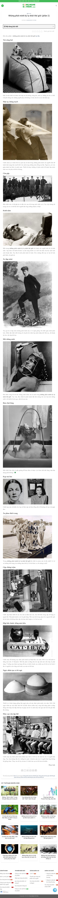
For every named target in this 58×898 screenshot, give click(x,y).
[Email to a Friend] (30, 770)
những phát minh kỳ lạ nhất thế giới (30, 775)
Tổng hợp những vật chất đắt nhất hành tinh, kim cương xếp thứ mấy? (9, 857)
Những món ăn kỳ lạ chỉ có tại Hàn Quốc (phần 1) (29, 816)
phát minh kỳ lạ (17, 777)
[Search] (56, 5)
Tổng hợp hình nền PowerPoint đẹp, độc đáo (48, 798)
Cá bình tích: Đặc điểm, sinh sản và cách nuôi (9, 837)
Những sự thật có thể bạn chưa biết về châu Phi (48, 816)
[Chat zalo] (55, 890)
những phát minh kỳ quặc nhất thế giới (47, 775)
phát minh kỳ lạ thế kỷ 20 (38, 777)
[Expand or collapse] (53, 26)
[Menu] (2, 5)
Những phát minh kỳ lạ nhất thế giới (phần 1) (48, 837)
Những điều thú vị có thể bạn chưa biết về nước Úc (29, 856)
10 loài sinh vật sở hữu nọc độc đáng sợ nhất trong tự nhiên (9, 817)
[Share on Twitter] (27, 770)
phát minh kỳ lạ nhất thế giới (27, 777)
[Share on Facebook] (25, 770)
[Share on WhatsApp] (22, 770)
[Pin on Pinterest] (33, 770)
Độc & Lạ (29, 13)
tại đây (38, 36)
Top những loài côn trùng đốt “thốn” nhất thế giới (29, 798)
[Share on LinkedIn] (36, 770)
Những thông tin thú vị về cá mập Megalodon (29, 837)
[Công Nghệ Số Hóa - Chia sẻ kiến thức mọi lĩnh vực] (29, 5)
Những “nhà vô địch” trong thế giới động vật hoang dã (9, 798)
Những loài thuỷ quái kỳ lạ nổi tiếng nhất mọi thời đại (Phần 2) (48, 857)
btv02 (35, 20)
